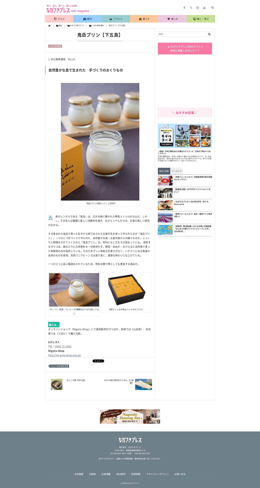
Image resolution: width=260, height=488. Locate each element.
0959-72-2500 (63, 346)
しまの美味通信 (55, 46)
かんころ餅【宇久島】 (76, 380)
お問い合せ (180, 474)
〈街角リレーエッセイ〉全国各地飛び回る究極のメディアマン (193, 178)
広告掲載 (106, 474)
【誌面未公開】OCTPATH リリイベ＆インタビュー (192, 190)
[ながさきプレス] (67, 12)
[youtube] (204, 7)
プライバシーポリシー (157, 474)
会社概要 (78, 474)
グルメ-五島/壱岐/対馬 (59, 366)
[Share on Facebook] (184, 7)
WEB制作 (121, 474)
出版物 (92, 474)
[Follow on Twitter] (191, 7)
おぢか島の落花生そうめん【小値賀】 (119, 381)
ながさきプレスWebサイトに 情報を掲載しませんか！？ (186, 48)
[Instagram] (197, 7)
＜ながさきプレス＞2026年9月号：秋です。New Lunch (192, 203)
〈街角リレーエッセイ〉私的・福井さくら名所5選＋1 (193, 215)
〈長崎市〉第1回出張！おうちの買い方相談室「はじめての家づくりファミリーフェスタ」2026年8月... (192, 229)
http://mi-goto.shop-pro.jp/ (64, 355)
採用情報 (135, 474)
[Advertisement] (184, 82)
